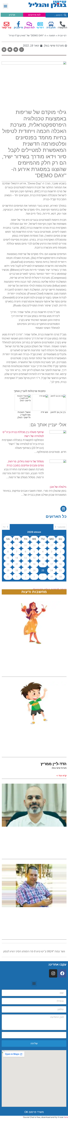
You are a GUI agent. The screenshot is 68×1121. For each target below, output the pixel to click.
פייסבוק (18, 27)
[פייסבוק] (18, 24)
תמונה (52, 35)
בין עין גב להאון (58, 412)
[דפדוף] (40, 24)
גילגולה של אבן (58, 486)
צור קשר (6, 27)
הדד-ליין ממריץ (54, 764)
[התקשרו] (62, 24)
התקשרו (62, 27)
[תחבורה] (51, 24)
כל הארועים (56, 516)
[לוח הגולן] (29, 24)
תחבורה (51, 27)
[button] (5, 6)
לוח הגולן (29, 27)
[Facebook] (62, 973)
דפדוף (40, 27)
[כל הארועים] (63, 509)
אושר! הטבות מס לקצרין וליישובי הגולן (24, 415)
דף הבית (62, 35)
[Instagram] (53, 973)
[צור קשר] (6, 24)
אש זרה (44, 412)
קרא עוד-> (61, 775)
